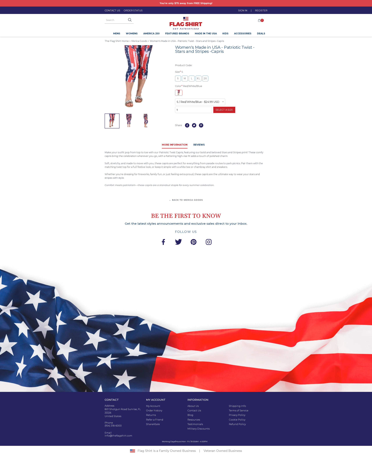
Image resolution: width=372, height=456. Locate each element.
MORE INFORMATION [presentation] (174, 144)
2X (205, 78)
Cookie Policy (237, 420)
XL (198, 78)
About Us (193, 406)
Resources (193, 420)
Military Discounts (198, 429)
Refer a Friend (154, 420)
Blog (190, 415)
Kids (225, 33)
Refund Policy (237, 424)
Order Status (133, 10)
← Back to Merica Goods (186, 200)
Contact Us (112, 10)
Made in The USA (206, 33)
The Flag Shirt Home (117, 41)
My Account (153, 406)
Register (261, 10)
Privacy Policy (237, 415)
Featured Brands (177, 33)
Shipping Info (237, 406)
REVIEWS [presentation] (199, 144)
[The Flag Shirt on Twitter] (178, 242)
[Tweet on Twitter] (194, 125)
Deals (261, 33)
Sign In (242, 10)
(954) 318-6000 (113, 426)
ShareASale (153, 424)
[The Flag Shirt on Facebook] (163, 242)
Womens (132, 33)
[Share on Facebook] (187, 125)
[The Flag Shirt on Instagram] (208, 242)
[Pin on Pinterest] (201, 125)
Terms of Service (238, 410)
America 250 (151, 33)
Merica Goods (139, 41)
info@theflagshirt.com (118, 436)
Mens (116, 33)
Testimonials (195, 424)
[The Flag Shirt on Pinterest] (193, 242)
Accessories (242, 33)
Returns (151, 415)
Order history (154, 410)
